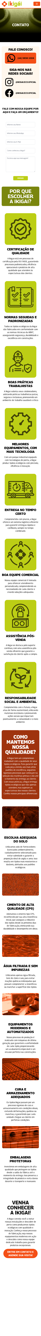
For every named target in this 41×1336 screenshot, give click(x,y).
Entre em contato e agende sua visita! (20, 1253)
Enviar (20, 178)
